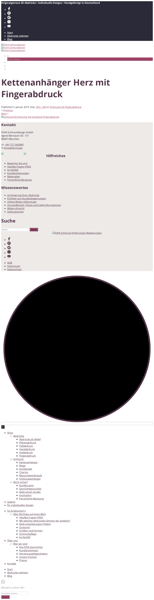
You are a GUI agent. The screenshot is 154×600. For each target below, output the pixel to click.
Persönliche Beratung (19, 179)
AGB (9, 262)
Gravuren (24, 527)
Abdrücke (18, 436)
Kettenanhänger (28, 462)
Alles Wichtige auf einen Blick (29, 514)
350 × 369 (41, 107)
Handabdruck (27, 449)
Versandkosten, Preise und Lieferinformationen (34, 205)
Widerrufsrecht (16, 208)
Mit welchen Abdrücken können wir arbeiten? (44, 520)
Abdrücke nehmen (17, 36)
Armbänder (25, 469)
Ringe (22, 465)
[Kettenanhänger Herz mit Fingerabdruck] (30, 117)
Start (10, 32)
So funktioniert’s (16, 511)
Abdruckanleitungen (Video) (35, 524)
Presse (23, 560)
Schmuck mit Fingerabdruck (65, 107)
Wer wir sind (20, 543)
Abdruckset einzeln (30, 492)
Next (3, 113)
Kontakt (11, 563)
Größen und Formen (31, 530)
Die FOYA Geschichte (31, 547)
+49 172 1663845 (14, 144)
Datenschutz (14, 269)
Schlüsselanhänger (30, 479)
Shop (10, 432)
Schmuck (18, 459)
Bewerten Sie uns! (17, 163)
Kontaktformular (13, 148)
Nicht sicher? (20, 482)
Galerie (11, 502)
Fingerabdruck (27, 455)
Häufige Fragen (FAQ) (19, 166)
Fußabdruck (26, 446)
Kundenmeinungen (18, 173)
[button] (8, 55)
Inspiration (25, 495)
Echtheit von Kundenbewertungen (26, 198)
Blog (9, 39)
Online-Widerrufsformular (22, 201)
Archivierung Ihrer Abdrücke (23, 195)
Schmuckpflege (27, 534)
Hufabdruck (26, 452)
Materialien (13, 176)
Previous (8, 110)
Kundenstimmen (28, 550)
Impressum (13, 266)
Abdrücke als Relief (30, 439)
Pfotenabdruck (27, 442)
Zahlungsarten (15, 211)
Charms (23, 472)
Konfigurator (26, 485)
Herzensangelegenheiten (33, 553)
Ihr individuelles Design (20, 505)
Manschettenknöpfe (30, 475)
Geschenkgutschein (30, 488)
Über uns (12, 540)
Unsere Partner (28, 557)
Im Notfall (12, 170)
